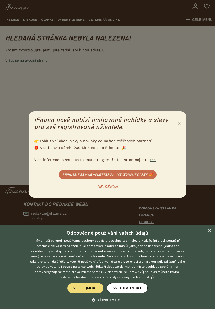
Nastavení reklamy (122, 271)
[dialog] (107, 267)
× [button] (209, 231)
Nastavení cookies (90, 277)
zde (153, 160)
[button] (107, 300)
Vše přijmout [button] (85, 288)
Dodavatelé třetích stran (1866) (111, 256)
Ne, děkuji (107, 187)
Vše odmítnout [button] (127, 288)
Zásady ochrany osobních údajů (130, 277)
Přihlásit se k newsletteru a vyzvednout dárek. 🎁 (107, 174)
